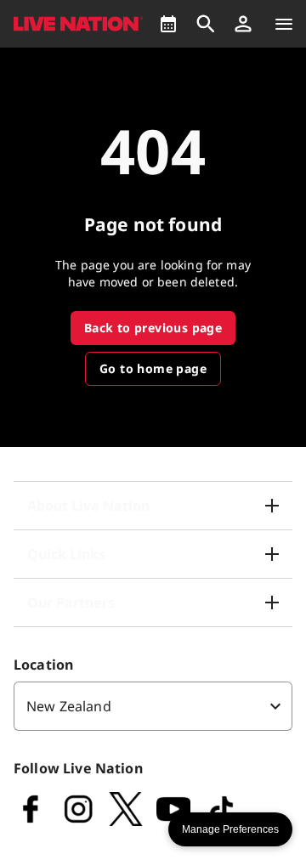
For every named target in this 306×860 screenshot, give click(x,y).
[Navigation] (284, 24)
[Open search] (205, 24)
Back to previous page (153, 328)
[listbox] (153, 706)
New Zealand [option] (68, 706)
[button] (243, 24)
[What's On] (168, 24)
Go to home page (153, 368)
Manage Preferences (230, 829)
